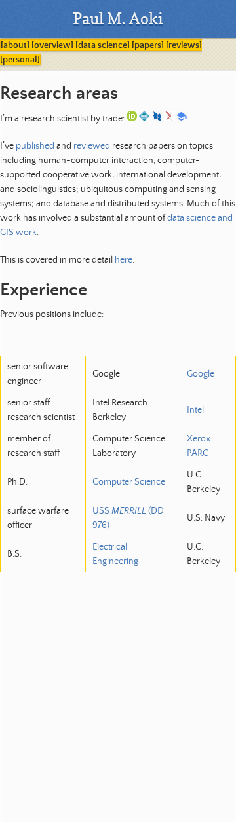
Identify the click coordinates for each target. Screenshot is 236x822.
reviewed (91, 146)
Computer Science (128, 482)
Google (200, 374)
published (35, 146)
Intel (195, 410)
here (123, 260)
